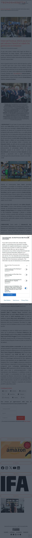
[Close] (28, 237)
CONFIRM (10, 294)
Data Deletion (7, 300)
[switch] (26, 269)
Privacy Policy (24, 300)
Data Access (16, 300)
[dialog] (16, 269)
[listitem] (16, 266)
